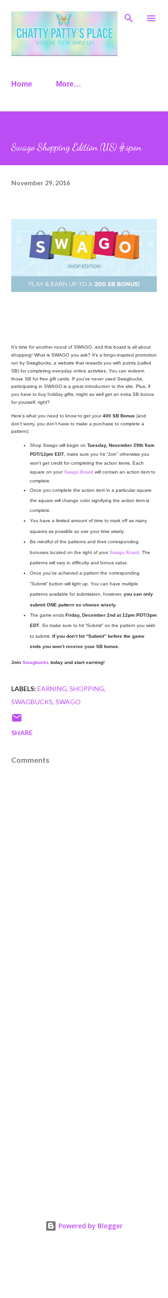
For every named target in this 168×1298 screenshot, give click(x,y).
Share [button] (22, 733)
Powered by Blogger (89, 1225)
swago (68, 702)
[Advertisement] (84, 1096)
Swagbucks (35, 662)
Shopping (87, 689)
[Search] (128, 16)
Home (21, 84)
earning (52, 689)
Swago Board (78, 471)
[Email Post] (16, 721)
